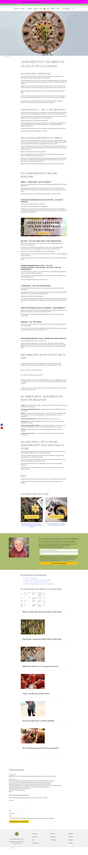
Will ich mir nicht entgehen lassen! (58, 563)
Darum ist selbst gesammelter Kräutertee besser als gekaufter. (41, 748)
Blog (33, 840)
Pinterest (71, 836)
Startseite (34, 833)
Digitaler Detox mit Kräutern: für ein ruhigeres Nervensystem (40, 666)
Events (58, 8)
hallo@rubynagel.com (71, 559)
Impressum (53, 836)
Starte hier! (16, 8)
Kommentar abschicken (19, 821)
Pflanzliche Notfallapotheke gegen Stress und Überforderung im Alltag (39, 584)
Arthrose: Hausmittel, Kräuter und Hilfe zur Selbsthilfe (38, 721)
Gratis (41, 8)
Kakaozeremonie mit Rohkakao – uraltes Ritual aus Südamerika (38, 580)
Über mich (22, 8)
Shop (48, 8)
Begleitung (36, 8)
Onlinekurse (29, 8)
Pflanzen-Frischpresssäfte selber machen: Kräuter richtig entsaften (42, 612)
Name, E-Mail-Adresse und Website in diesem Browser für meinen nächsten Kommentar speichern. (32, 818)
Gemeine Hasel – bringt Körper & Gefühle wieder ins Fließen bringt (42, 639)
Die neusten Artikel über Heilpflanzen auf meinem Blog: (41, 589)
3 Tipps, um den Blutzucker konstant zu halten (36, 693)
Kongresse (53, 8)
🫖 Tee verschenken (66, 8)
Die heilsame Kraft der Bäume (31, 578)
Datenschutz (65, 560)
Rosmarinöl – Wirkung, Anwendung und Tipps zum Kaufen (37, 582)
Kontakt (52, 833)
